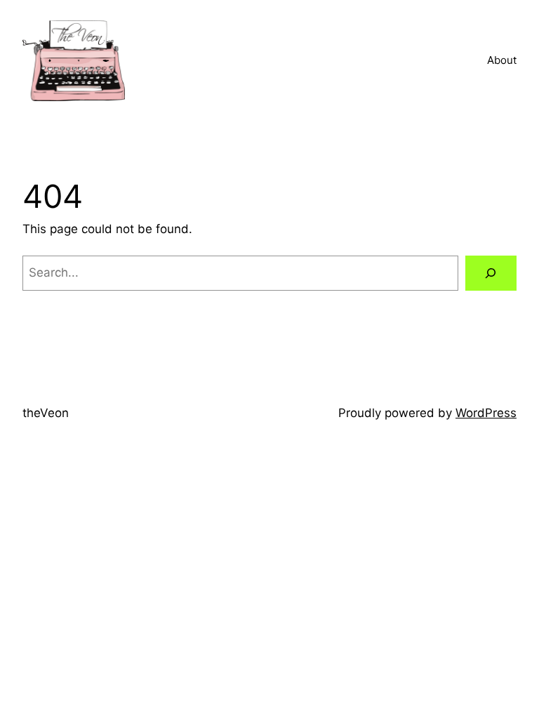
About (502, 60)
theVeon (45, 413)
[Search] (491, 273)
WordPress (486, 413)
